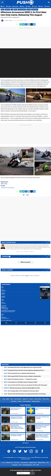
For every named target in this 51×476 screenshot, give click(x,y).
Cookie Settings (26, 401)
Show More (25, 443)
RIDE (16, 9)
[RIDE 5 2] (38, 95)
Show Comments (26, 262)
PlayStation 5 (3, 290)
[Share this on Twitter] (29, 24)
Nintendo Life (9, 462)
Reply (32, 251)
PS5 (12, 9)
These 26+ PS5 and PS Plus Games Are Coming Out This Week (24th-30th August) (25, 385)
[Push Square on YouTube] (14, 451)
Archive (20, 401)
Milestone (7, 9)
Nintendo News (41, 462)
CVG (34, 465)
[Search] (48, 2)
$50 (25, 322)
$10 (45, 322)
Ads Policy (13, 401)
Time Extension (24, 462)
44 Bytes (33, 457)
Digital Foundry (33, 462)
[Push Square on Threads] (36, 451)
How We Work (17, 399)
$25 (35, 322)
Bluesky (27, 251)
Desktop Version (36, 401)
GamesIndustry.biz (27, 465)
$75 (16, 322)
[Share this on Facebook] (26, 24)
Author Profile (20, 251)
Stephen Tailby (8, 20)
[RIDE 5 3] (17, 161)
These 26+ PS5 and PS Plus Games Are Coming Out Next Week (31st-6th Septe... (25, 394)
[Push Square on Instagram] (31, 451)
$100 (6, 322)
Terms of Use (45, 399)
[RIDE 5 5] (42, 168)
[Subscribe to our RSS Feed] (8, 451)
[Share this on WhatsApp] (20, 24)
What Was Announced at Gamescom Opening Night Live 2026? (22, 388)
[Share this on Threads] (31, 24)
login (27, 275)
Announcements (21, 9)
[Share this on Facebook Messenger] (34, 24)
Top (4, 399)
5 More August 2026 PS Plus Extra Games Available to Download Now (22, 376)
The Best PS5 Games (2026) (7, 187)
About (7, 399)
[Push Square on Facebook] (42, 451)
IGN (47, 462)
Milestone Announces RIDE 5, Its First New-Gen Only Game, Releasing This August (24, 13)
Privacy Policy (37, 399)
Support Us (25, 399)
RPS (38, 465)
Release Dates (35, 9)
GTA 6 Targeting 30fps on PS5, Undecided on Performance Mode (21, 391)
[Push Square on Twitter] (19, 451)
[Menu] (2, 2)
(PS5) (4, 183)
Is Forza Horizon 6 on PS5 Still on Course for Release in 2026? (20, 382)
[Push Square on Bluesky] (25, 451)
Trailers (28, 9)
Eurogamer (15, 465)
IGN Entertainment (22, 457)
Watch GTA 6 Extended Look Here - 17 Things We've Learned (20, 379)
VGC (20, 465)
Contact (31, 399)
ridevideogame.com (5, 318)
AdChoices (38, 457)
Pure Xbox (16, 462)
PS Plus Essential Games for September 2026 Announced (19, 373)
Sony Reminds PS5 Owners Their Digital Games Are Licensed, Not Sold (22, 367)
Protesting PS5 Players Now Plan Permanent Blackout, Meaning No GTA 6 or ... (24, 370)
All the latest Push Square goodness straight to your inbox (25, 470)
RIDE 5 (22, 86)
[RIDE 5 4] (42, 154)
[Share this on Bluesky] (23, 24)
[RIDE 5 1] (12, 95)
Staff (11, 399)
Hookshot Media (9, 457)
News (2, 9)
